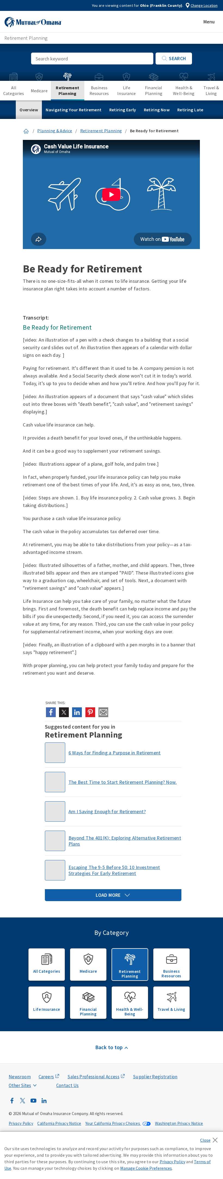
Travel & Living (211, 90)
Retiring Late (190, 109)
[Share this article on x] (63, 712)
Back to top (109, 1047)
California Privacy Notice (59, 1123)
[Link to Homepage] (26, 130)
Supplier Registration (155, 1077)
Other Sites (20, 1085)
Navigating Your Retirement (73, 109)
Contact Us (67, 1085)
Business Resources (99, 90)
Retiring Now (157, 109)
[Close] (210, 1138)
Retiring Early (122, 109)
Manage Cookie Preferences (146, 1168)
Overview (29, 109)
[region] (111, 1155)
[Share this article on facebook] (50, 712)
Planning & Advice (54, 130)
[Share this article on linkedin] (77, 712)
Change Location (204, 5)
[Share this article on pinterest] (90, 712)
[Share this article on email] (103, 712)
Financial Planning (153, 90)
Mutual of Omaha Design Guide (33, 1074)
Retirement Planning (67, 90)
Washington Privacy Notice (179, 1123)
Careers (46, 1077)
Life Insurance (126, 90)
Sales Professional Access (93, 1077)
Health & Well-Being (183, 90)
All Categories (13, 90)
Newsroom (20, 1077)
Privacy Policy (21, 1123)
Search (177, 58)
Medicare (39, 90)
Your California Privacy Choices (113, 1123)
